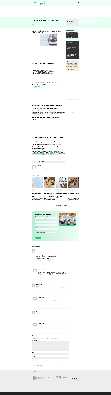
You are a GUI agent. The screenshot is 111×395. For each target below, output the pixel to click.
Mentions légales (56, 389)
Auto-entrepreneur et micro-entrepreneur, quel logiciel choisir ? (49, 377)
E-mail (33, 356)
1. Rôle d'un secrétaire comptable (72, 44)
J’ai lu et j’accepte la (41, 363)
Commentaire (34, 340)
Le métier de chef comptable (37, 87)
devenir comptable (50, 154)
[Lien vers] (72, 65)
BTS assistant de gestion (46, 276)
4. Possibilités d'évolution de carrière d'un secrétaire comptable (71, 55)
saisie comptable (49, 70)
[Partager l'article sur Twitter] (69, 21)
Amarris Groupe (51, 389)
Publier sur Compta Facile (75, 375)
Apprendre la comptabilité (52, 17)
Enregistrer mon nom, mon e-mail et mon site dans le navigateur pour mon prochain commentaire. (48, 360)
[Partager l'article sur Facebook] (67, 21)
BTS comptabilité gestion (56, 276)
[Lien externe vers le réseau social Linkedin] (72, 379)
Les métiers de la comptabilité (59, 17)
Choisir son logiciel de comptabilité (36, 378)
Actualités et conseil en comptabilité (39, 17)
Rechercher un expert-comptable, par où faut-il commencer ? (61, 378)
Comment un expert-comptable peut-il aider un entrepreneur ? (61, 376)
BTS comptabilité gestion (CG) (40, 153)
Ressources (42, 3)
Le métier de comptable (36, 86)
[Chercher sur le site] (78, 3)
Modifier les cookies (55, 393)
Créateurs (41, 1)
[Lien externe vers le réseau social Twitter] (74, 379)
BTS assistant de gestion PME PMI (52, 153)
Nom (33, 352)
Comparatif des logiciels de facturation (37, 377)
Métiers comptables (54, 1)
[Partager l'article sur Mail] (72, 21)
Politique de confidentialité (44, 363)
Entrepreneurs (47, 1)
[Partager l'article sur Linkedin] (70, 21)
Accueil (33, 17)
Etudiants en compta (62, 1)
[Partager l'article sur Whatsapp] (71, 21)
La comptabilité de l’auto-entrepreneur (49, 375)
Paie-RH (69, 1)
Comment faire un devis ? (35, 379)
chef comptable (57, 154)
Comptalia (42, 273)
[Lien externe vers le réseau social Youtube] (76, 379)
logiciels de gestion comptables (41, 141)
